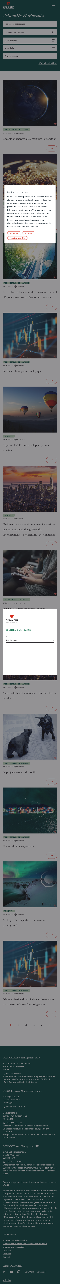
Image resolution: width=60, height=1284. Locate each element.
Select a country (12, 640)
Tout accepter (14, 233)
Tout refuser (29, 233)
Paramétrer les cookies (17, 238)
